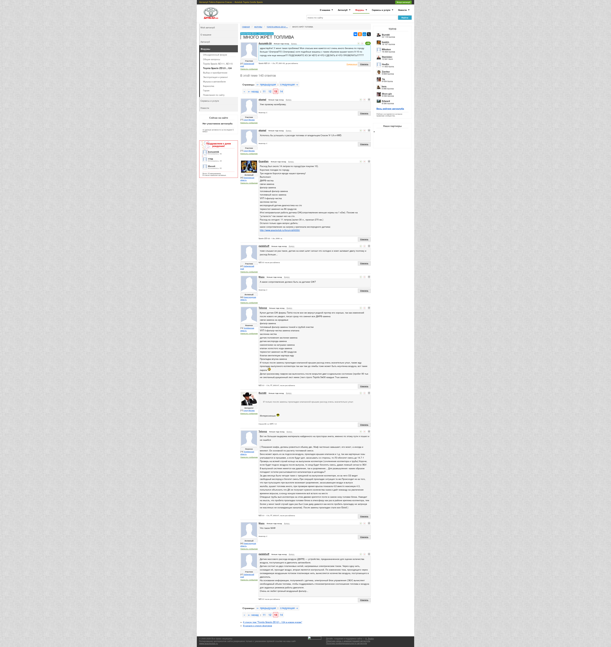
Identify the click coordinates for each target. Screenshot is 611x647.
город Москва (249, 119)
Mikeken (386, 49)
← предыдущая (266, 84)
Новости (402, 9)
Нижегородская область (248, 298)
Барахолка (208, 85)
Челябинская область (247, 329)
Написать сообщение (249, 69)
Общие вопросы (211, 59)
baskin (385, 42)
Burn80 (386, 34)
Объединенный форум (215, 54)
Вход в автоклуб (403, 2)
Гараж (206, 90)
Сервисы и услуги (381, 9)
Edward (386, 101)
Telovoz (263, 307)
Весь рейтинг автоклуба (390, 108)
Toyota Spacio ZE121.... (277, 26)
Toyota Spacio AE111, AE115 (218, 63)
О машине (325, 9)
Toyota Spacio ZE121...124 (217, 68)
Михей (211, 166)
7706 (210, 158)
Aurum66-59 (265, 43)
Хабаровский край (247, 64)
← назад (253, 91)
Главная (246, 26)
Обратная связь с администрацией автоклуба (348, 641)
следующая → (289, 84)
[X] (369, 34)
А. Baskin (369, 638)
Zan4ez (386, 71)
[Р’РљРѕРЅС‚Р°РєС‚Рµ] (355, 34)
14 (281, 91)
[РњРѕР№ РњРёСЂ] (364, 34)
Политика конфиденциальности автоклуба (346, 643)
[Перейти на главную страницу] (211, 13)
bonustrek (213, 151)
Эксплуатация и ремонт (215, 77)
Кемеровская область (247, 178)
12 (269, 91)
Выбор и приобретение (215, 72)
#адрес (294, 43)
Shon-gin (387, 93)
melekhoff (264, 245)
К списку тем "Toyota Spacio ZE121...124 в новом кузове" (272, 622)
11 (264, 91)
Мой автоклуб (207, 27)
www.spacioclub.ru (208, 643)
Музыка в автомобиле (214, 81)
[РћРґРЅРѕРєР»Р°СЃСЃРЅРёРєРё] (360, 34)
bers (384, 86)
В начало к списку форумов (257, 625)
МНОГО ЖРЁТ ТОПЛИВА (302, 26)
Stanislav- (387, 56)
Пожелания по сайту (214, 94)
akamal (262, 99)
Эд (383, 78)
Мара (261, 276)
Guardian (264, 161)
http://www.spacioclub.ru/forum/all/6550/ (280, 230)
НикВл (385, 64)
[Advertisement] (395, 143)
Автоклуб (343, 9)
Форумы (359, 9)
